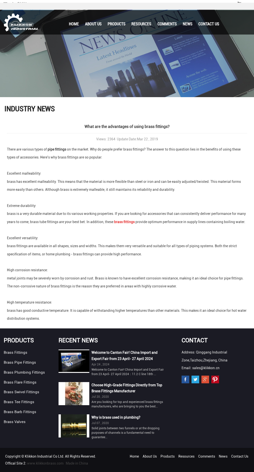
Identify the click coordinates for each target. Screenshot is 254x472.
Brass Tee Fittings (19, 402)
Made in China (77, 463)
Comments (167, 24)
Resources (141, 24)
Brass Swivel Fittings (21, 392)
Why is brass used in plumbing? (116, 417)
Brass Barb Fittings (20, 412)
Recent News (78, 340)
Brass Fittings (15, 352)
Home (74, 24)
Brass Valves (15, 422)
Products (117, 24)
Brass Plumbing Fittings (24, 372)
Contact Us (208, 24)
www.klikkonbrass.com (45, 463)
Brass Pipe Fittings (20, 362)
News (187, 24)
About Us (93, 24)
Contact (195, 340)
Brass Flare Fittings (20, 382)
